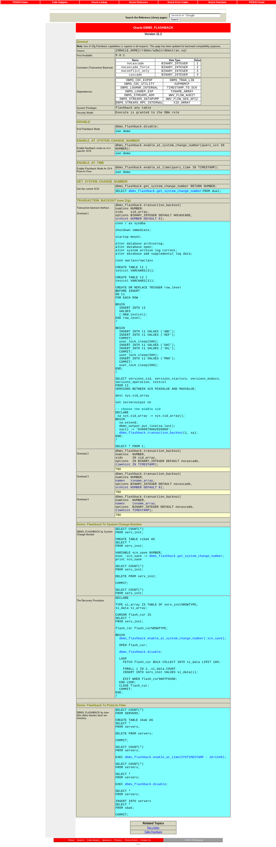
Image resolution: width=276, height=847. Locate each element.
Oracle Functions (217, 2)
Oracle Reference (138, 2)
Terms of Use (131, 840)
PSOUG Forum (257, 2)
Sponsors (106, 840)
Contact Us (145, 840)
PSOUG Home (20, 2)
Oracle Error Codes (177, 2)
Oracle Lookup (99, 2)
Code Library (93, 840)
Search (80, 840)
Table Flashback (153, 831)
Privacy (117, 840)
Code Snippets (60, 2)
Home (71, 840)
